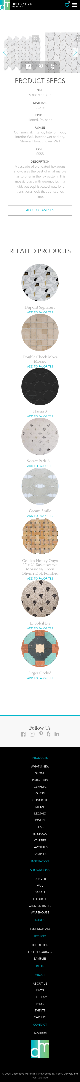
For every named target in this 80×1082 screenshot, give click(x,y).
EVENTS (40, 1010)
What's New (40, 766)
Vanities (40, 840)
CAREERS (40, 1017)
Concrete (40, 800)
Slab (40, 827)
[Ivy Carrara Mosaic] (22, 52)
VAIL (40, 886)
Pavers (40, 820)
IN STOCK (40, 834)
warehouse (40, 912)
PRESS (40, 1004)
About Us (40, 984)
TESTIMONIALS (40, 929)
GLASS (40, 793)
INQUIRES (40, 1033)
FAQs (40, 990)
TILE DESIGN (40, 945)
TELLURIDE (40, 899)
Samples (40, 854)
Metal (40, 807)
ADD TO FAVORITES (40, 312)
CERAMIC (40, 787)
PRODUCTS (40, 758)
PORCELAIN (40, 780)
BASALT (40, 892)
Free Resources (40, 952)
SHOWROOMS (40, 870)
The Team (40, 997)
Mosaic (40, 813)
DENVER (40, 879)
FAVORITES (40, 847)
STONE (40, 773)
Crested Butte (40, 906)
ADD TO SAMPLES (40, 210)
